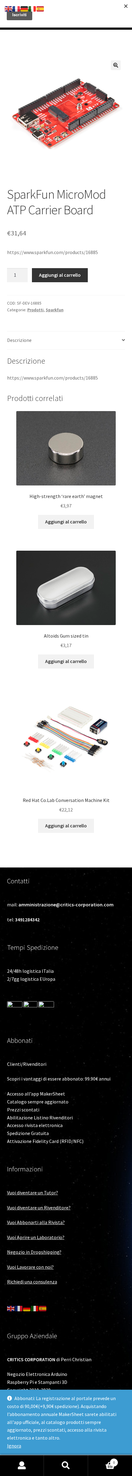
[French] (19, 1308)
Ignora (14, 1446)
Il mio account (22, 1465)
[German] (27, 1308)
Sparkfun (55, 310)
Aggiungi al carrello (60, 275)
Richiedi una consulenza (32, 1282)
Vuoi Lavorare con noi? (30, 1267)
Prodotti (35, 310)
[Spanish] (43, 1308)
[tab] (66, 341)
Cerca (66, 1465)
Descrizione (19, 340)
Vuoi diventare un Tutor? (32, 1192)
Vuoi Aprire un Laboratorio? (35, 1237)
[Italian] (35, 1308)
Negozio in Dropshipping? (34, 1252)
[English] (11, 1308)
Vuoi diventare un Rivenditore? (39, 1207)
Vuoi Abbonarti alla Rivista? (36, 1222)
